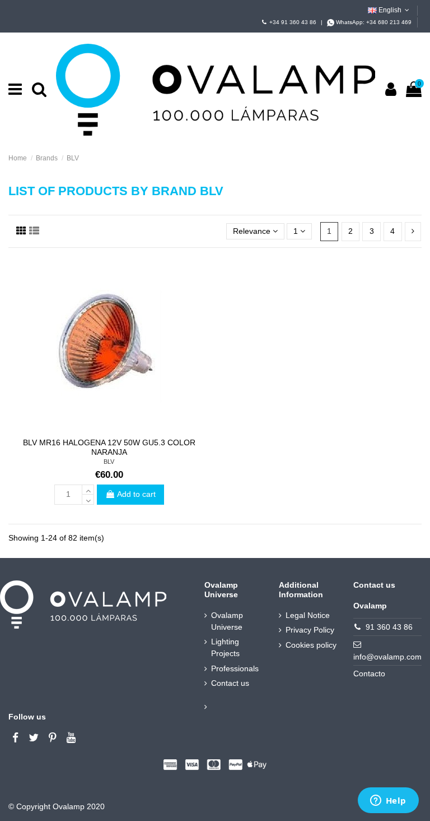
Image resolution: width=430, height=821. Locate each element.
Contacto (369, 673)
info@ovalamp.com (387, 656)
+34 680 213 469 (389, 22)
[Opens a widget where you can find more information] (388, 801)
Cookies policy (311, 644)
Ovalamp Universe (227, 621)
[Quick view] (108, 428)
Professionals (235, 668)
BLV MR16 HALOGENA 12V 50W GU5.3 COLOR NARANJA (109, 447)
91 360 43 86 (389, 626)
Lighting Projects (225, 647)
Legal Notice (308, 615)
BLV (109, 461)
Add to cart (136, 494)
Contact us (230, 683)
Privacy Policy (310, 629)
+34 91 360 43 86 (292, 22)
